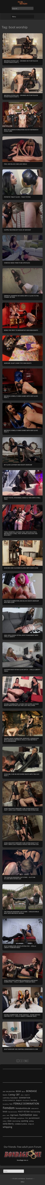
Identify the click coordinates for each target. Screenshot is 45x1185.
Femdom (9, 1108)
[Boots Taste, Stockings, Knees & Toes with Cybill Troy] (22, 483)
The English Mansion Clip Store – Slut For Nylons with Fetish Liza (19, 878)
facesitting (6, 1104)
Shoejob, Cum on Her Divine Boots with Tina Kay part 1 (21, 774)
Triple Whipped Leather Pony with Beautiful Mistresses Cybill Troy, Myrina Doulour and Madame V (20, 533)
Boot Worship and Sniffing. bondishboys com (21, 1049)
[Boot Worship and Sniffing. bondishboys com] (22, 1034)
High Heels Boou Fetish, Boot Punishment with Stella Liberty (21, 636)
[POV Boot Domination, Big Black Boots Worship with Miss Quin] (22, 586)
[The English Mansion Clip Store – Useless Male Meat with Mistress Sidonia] (22, 897)
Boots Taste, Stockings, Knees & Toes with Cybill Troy (22, 498)
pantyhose (20, 1118)
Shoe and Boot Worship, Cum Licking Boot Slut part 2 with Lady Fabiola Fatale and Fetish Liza (21, 843)
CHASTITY (27, 1095)
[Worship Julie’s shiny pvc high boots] (22, 348)
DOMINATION (24, 1097)
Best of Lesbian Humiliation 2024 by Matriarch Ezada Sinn (21, 130)
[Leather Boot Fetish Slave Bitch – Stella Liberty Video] (22, 654)
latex (35, 1115)
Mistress (13, 1118)
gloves (4, 1115)
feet (11, 1104)
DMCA (22, 1182)
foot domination (12, 1112)
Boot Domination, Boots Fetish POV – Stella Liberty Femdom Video (20, 946)
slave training (16, 1121)
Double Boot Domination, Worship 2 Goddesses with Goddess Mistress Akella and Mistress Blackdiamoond (21, 740)
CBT (18, 1094)
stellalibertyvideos (21, 1124)
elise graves (26, 1100)
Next (26, 1061)
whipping (7, 1126)
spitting (31, 1121)
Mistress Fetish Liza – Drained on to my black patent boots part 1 (21, 61)
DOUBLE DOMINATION (9, 1100)
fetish (5, 1111)
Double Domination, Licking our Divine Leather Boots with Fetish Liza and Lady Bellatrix (21, 704)
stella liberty (8, 1123)
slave (9, 1121)
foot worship (35, 1112)
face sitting (34, 1100)
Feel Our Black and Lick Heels (15, 164)
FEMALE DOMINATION (26, 1103)
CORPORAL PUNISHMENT (10, 1098)
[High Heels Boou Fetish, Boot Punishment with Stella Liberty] (22, 620)
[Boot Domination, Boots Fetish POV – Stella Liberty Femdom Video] (22, 931)
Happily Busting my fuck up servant (17, 230)
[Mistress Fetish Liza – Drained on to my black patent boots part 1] (22, 46)
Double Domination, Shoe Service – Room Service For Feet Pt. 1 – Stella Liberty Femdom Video (22, 1015)
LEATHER (6, 1118)
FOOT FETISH (24, 1111)
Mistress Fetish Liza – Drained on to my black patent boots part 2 (21, 96)
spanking (24, 1121)
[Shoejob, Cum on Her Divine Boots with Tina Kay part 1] (22, 759)
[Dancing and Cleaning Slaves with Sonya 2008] (22, 553)
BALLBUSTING (10, 1091)
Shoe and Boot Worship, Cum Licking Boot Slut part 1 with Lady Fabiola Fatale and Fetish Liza (21, 809)
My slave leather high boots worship (18, 465)
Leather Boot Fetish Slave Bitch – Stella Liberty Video (22, 670)
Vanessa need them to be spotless (17, 263)
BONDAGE (31, 1091)
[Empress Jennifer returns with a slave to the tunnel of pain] (22, 281)
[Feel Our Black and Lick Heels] (22, 149)
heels (8, 1115)
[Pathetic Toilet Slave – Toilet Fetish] (22, 182)
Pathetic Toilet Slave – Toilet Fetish (17, 197)
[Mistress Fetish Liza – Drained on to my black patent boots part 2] (22, 80)
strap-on (31, 1124)
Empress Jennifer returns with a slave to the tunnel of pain (21, 296)
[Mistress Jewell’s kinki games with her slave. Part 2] (22, 415)
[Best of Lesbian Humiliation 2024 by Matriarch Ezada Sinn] (22, 115)
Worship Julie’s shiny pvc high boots (17, 363)
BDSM (18, 1091)
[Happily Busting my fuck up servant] (22, 215)
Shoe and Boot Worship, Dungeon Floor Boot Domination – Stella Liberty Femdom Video (21, 981)
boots (5, 1095)
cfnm (22, 1095)
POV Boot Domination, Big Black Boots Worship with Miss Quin (21, 601)
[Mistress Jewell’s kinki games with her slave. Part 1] (22, 381)
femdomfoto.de (23, 1108)
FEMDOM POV (35, 1108)
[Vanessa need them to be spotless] (22, 248)
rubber (5, 1121)
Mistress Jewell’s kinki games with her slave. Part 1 (21, 396)
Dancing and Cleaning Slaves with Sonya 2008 (21, 568)
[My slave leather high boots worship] (22, 450)
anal (4, 1091)
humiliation (25, 1114)
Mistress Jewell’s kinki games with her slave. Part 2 (21, 431)
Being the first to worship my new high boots (21, 330)
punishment (34, 1118)
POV (26, 1118)
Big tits (23, 1091)
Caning (11, 1094)
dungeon (19, 1100)
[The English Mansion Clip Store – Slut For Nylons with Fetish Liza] (22, 862)
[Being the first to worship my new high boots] (22, 315)
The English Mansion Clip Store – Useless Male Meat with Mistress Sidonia (21, 912)
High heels (14, 1115)
